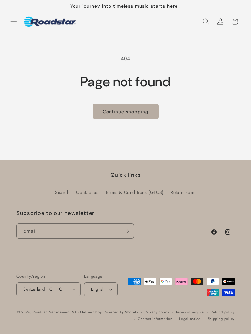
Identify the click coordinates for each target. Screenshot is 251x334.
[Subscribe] (126, 231)
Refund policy (223, 312)
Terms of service (190, 312)
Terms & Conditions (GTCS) (134, 192)
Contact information (155, 318)
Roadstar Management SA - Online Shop (67, 312)
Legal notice (189, 318)
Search (62, 192)
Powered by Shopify (121, 312)
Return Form (183, 192)
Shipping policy (221, 318)
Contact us (87, 192)
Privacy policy (157, 312)
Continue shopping (126, 111)
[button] (14, 21)
